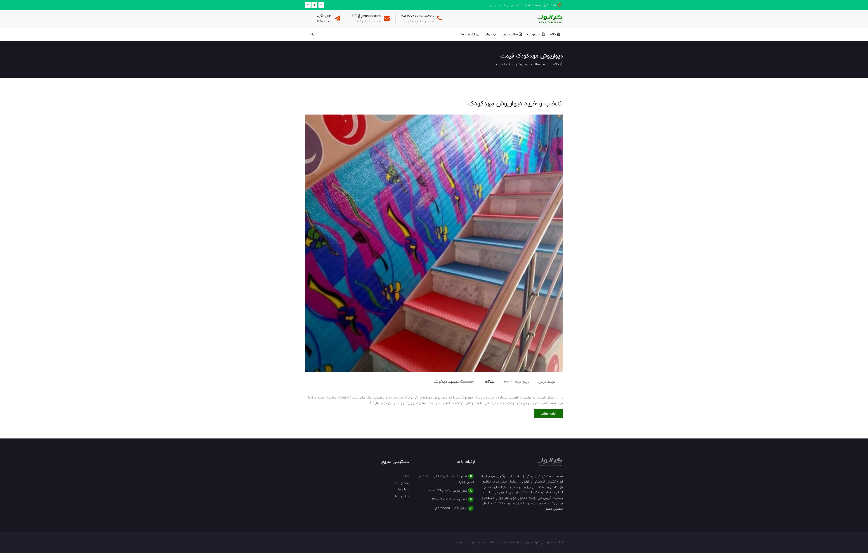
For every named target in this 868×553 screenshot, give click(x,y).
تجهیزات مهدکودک (446, 381)
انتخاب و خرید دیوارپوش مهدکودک (515, 103)
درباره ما (403, 489)
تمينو (460, 542)
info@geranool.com (366, 16)
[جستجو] (312, 34)
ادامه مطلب (548, 413)
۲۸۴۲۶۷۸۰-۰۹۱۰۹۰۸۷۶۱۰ (417, 16)
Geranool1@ (323, 21)
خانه (556, 64)
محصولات (402, 483)
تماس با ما (402, 496)
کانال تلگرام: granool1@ (450, 508)
